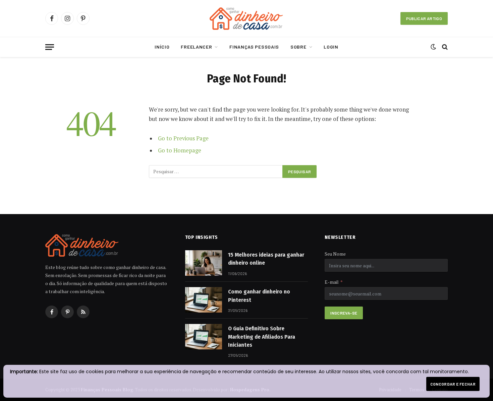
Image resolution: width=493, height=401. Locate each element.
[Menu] (49, 47)
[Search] (444, 47)
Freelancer (196, 47)
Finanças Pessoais (254, 47)
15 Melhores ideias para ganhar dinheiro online (266, 258)
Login (331, 47)
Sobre (298, 47)
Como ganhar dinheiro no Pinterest (259, 295)
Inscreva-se (343, 313)
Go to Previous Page (183, 138)
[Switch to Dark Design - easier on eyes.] (433, 47)
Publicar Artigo (424, 18)
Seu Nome (335, 254)
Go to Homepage (179, 150)
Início (162, 47)
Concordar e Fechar (453, 384)
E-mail (332, 282)
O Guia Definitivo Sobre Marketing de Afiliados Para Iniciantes (261, 336)
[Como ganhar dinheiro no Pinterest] (203, 300)
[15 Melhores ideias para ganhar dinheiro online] (203, 263)
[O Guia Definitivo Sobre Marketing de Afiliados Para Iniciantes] (203, 336)
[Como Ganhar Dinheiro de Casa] (246, 18)
